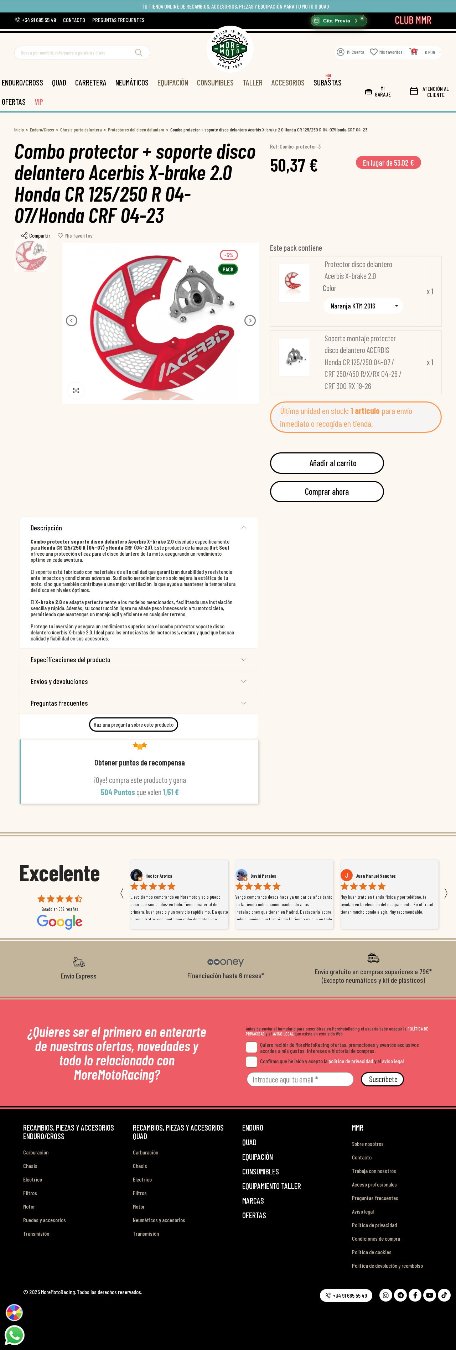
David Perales (158, 875)
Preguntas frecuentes (59, 703)
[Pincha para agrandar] (76, 391)
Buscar (139, 53)
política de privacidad (350, 1061)
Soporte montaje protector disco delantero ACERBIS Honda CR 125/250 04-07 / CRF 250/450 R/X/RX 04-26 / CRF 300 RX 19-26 (363, 361)
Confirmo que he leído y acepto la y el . (332, 1061)
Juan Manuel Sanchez (270, 875)
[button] (35, 20)
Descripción (46, 527)
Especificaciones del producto (70, 659)
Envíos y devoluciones (59, 681)
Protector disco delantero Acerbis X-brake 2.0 (358, 270)
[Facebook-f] (415, 1295)
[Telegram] (400, 1295)
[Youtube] (429, 1295)
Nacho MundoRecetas (376, 875)
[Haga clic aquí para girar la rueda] (14, 1313)
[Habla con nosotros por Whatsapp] (14, 1334)
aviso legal (393, 1061)
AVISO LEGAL (283, 1034)
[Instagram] (385, 1295)
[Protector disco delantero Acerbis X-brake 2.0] (294, 283)
